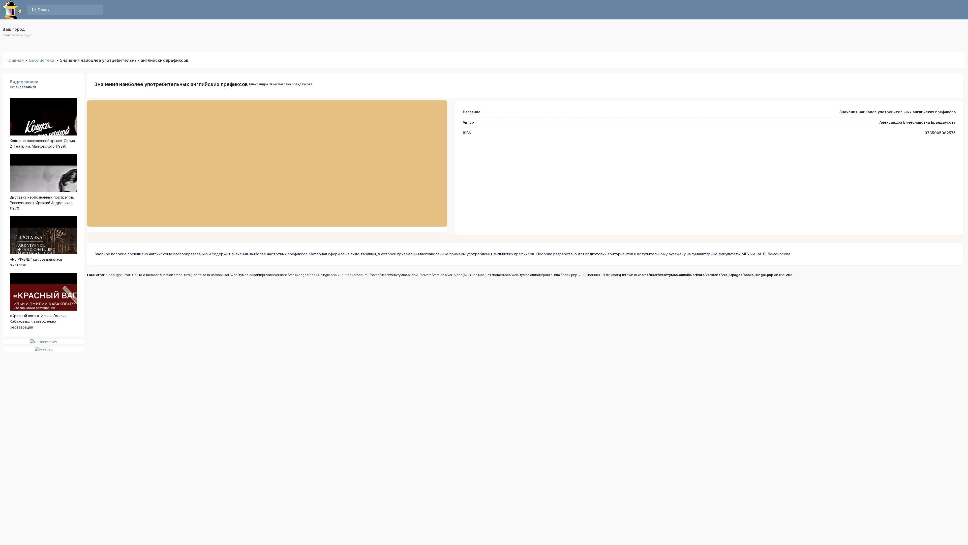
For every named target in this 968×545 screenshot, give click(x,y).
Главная (15, 60)
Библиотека (41, 60)
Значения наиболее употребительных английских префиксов (171, 84)
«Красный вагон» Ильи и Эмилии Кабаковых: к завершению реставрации (38, 321)
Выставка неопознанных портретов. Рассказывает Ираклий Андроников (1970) (42, 203)
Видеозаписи (24, 81)
